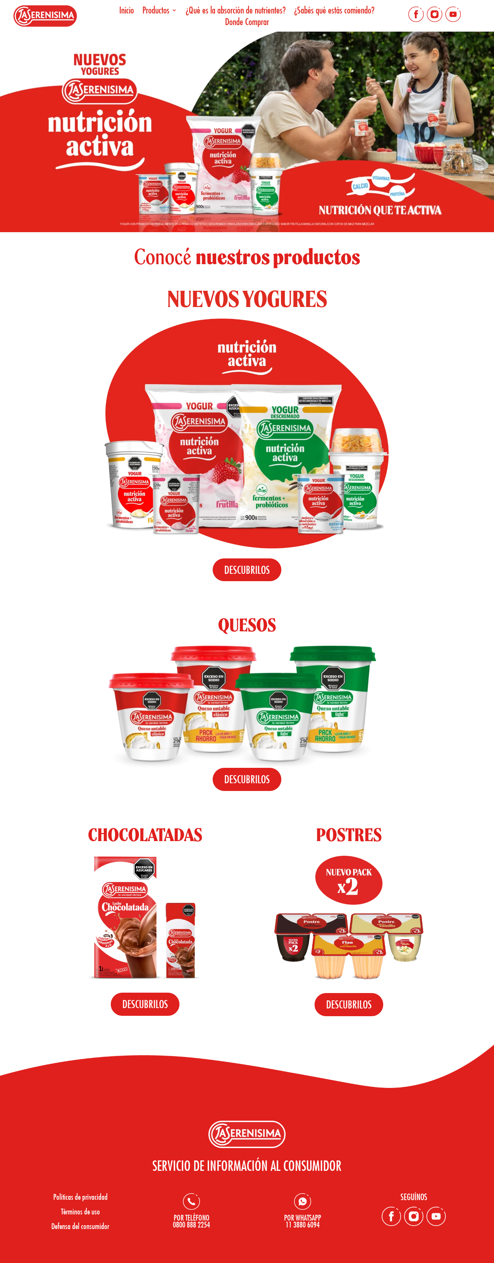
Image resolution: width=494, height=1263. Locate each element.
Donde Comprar (247, 23)
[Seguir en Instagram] (434, 14)
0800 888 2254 (191, 1224)
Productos (155, 11)
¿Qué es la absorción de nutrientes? (236, 11)
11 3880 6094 (303, 1224)
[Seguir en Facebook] (416, 14)
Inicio (126, 11)
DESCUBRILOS (247, 569)
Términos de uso (80, 1211)
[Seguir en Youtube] (453, 14)
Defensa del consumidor (80, 1226)
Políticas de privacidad (80, 1196)
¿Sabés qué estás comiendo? (334, 11)
